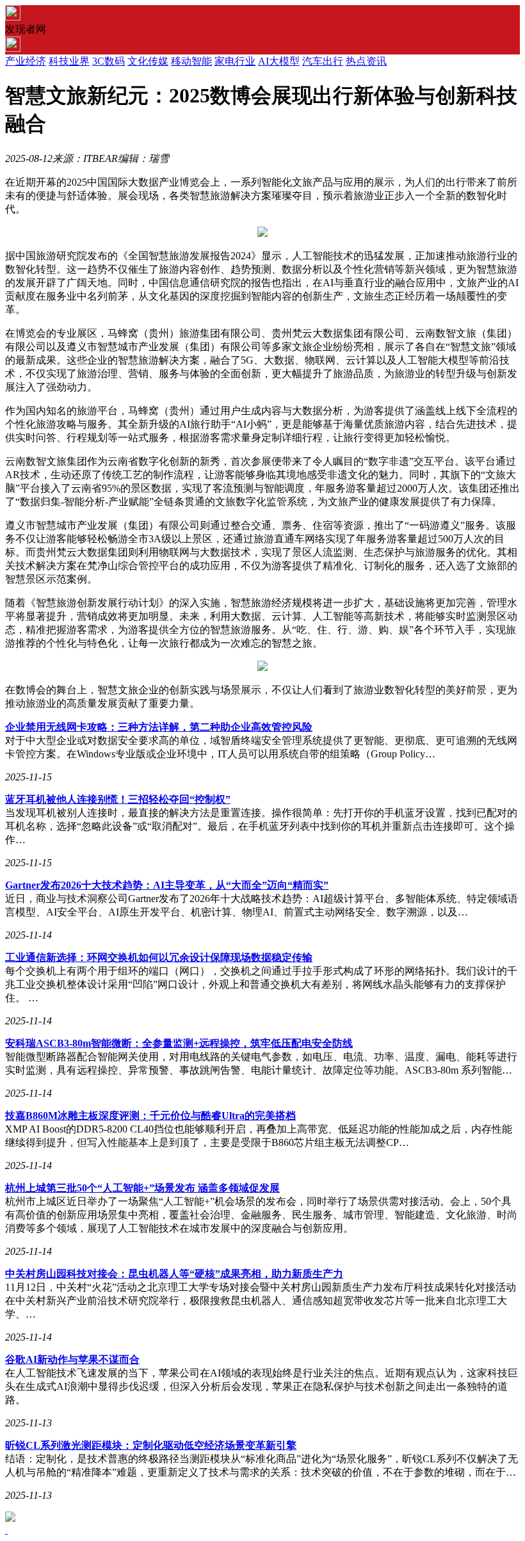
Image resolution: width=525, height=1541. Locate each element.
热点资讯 (366, 61)
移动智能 (191, 61)
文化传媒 (147, 61)
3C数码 (108, 61)
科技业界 (69, 61)
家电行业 (234, 61)
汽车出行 (322, 61)
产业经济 (25, 61)
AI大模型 (279, 61)
